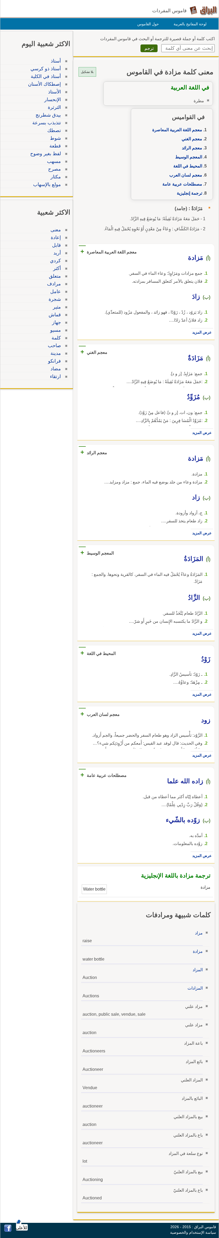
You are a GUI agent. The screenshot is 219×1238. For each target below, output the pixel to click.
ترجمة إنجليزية (189, 193)
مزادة (198, 951)
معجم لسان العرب (185, 175)
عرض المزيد (202, 332)
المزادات (195, 988)
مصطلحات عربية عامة (182, 184)
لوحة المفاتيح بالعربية (190, 24)
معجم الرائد (192, 148)
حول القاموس (148, 24)
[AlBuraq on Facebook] (7, 1230)
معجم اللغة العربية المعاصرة (177, 130)
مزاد (199, 933)
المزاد (198, 970)
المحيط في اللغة (187, 166)
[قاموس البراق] (203, 10)
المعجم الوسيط (188, 157)
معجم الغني (192, 139)
